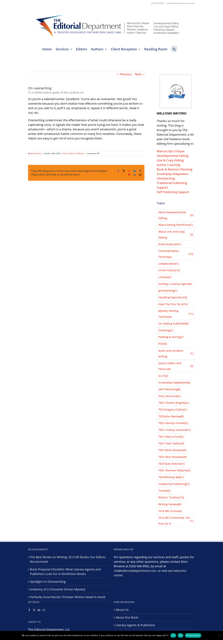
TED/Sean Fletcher (171, 463)
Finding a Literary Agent (174, 284)
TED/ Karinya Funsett (173, 423)
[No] (219, 635)
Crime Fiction (169, 270)
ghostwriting (167, 290)
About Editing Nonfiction (175, 225)
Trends (164, 490)
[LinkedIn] (39, 610)
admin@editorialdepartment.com (181, 3)
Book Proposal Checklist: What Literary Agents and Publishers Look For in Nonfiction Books (65, 571)
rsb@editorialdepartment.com (135, 571)
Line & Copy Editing (170, 160)
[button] (174, 48)
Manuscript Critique (170, 151)
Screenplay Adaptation (172, 174)
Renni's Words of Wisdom (73, 153)
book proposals (169, 244)
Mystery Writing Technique (175, 313)
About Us (122, 610)
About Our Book (127, 617)
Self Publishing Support (173, 192)
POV (162, 344)
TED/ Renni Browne (172, 450)
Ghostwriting (166, 178)
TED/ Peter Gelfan (171, 443)
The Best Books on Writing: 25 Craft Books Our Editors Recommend (68, 559)
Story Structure (169, 396)
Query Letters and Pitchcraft (175, 366)
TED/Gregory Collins (172, 409)
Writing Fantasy (169, 504)
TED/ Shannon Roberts (174, 470)
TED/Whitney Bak (170, 477)
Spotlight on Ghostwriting (48, 582)
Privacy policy (193, 635)
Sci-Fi (163, 376)
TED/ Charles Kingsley (173, 403)
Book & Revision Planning (174, 169)
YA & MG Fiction (170, 511)
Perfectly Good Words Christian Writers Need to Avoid (67, 597)
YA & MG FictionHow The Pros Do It (175, 520)
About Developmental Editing (175, 215)
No (180, 635)
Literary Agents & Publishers (135, 625)
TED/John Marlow (171, 416)
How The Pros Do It (173, 304)
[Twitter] (34, 610)
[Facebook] (29, 610)
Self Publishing (169, 389)
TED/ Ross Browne (172, 457)
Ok (173, 635)
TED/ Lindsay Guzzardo (174, 430)
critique (164, 277)
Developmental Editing (172, 156)
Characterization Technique (175, 254)
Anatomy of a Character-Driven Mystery (57, 589)
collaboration (168, 263)
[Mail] (44, 610)
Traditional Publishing (173, 484)
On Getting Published (173, 323)
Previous (126, 74)
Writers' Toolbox (171, 497)
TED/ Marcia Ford (170, 436)
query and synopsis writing (175, 353)
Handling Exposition (172, 297)
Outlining (165, 330)
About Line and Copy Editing (175, 234)
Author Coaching (168, 165)
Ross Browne (36, 153)
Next (138, 74)
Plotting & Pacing (170, 337)
